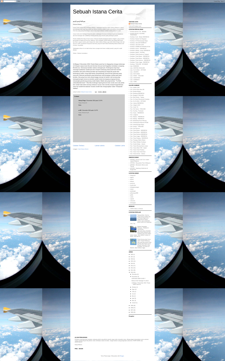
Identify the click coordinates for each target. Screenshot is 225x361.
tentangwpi (133, 202)
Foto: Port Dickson (135, 128)
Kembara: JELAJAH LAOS (137, 44)
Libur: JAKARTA (134, 72)
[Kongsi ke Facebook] (104, 92)
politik (131, 195)
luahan (132, 189)
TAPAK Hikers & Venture (136, 208)
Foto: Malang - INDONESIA (137, 118)
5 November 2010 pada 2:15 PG (94, 100)
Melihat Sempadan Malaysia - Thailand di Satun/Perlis (143, 228)
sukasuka (132, 200)
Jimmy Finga (82, 100)
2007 (132, 310)
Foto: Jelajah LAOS (135, 105)
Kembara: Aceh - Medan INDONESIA (139, 37)
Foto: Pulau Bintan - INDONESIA (138, 132)
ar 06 (79, 110)
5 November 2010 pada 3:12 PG (90, 110)
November (135, 276)
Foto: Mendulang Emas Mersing (138, 120)
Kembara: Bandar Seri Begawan (138, 39)
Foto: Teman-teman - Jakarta (137, 153)
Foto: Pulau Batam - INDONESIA (138, 130)
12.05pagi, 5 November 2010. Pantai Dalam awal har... (141, 283)
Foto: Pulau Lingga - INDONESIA (138, 136)
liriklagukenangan (134, 187)
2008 (132, 307)
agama (132, 177)
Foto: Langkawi (134, 114)
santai (131, 197)
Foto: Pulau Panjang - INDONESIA (139, 138)
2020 (132, 254)
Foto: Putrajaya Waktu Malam (137, 140)
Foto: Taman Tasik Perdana (137, 150)
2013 (132, 265)
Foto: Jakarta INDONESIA (137, 103)
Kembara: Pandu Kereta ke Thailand (139, 54)
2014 (132, 263)
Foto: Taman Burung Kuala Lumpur (139, 146)
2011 (132, 270)
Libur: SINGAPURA (135, 77)
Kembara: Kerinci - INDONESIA (138, 48)
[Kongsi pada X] (102, 92)
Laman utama (99, 145)
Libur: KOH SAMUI (135, 74)
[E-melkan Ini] (99, 92)
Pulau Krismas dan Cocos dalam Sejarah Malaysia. (144, 240)
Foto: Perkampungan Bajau (137, 124)
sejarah (132, 198)
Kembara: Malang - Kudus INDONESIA (140, 50)
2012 (132, 268)
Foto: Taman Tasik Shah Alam (138, 151)
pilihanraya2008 (134, 193)
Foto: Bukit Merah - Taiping (137, 97)
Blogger (122, 356)
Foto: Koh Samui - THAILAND (137, 109)
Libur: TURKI (133, 81)
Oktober (134, 287)
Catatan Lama (120, 145)
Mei (133, 296)
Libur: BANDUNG (134, 66)
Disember (134, 274)
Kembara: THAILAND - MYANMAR (139, 64)
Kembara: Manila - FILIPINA (137, 52)
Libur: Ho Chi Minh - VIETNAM (138, 70)
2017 (132, 256)
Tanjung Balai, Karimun (143, 215)
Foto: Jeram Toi (134, 107)
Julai (133, 291)
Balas (79, 105)
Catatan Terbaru (78, 145)
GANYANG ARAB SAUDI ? (138, 278)
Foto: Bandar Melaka (135, 91)
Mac (133, 300)
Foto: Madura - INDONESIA (137, 116)
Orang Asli (132, 175)
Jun (133, 294)
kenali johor (133, 185)
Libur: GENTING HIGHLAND (137, 68)
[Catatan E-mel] (95, 92)
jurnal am (132, 183)
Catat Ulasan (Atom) (83, 149)
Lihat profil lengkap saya (135, 26)
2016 (132, 259)
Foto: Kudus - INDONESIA (137, 113)
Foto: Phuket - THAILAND (136, 126)
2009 (132, 305)
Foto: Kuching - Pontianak (136, 111)
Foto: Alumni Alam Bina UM (137, 89)
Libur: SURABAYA (134, 79)
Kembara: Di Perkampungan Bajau (139, 40)
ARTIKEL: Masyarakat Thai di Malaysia (140, 163)
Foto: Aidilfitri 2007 (135, 87)
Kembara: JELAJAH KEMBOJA (138, 42)
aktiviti (132, 179)
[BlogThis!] (100, 92)
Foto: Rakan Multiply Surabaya (138, 142)
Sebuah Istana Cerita (97, 12)
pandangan (133, 191)
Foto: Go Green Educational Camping (139, 99)
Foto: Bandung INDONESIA (137, 93)
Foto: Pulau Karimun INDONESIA (138, 134)
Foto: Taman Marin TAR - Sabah (138, 148)
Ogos (133, 289)
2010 (132, 272)
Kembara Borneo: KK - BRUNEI (138, 31)
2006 (132, 312)
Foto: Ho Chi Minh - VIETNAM (138, 101)
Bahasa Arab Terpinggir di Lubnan (140, 280)
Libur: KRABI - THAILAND (137, 75)
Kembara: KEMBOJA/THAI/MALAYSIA (140, 46)
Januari (134, 302)
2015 (132, 261)
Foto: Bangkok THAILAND (137, 95)
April (133, 298)
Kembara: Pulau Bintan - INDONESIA (139, 58)
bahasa (132, 181)
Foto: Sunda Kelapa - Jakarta (137, 144)
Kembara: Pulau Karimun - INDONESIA (140, 60)
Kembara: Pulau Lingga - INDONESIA (139, 62)
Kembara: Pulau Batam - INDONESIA (139, 56)
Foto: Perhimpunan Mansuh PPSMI (139, 122)
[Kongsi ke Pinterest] (105, 92)
